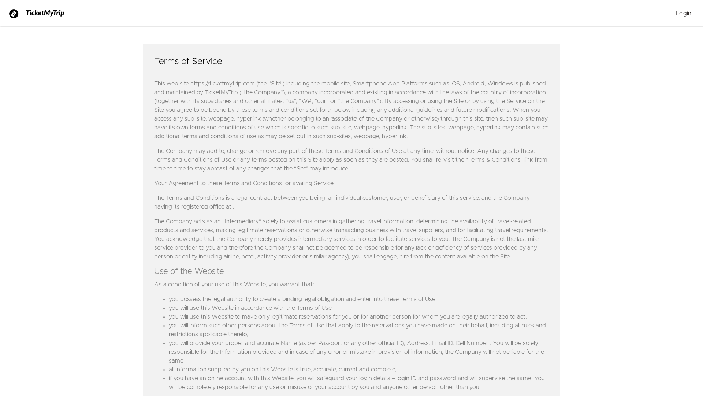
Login (683, 13)
